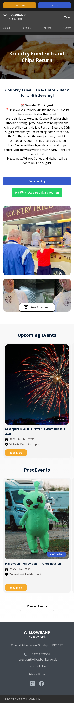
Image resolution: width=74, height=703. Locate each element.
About (6, 27)
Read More (15, 452)
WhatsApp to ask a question (39, 192)
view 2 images (39, 307)
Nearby (66, 27)
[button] (64, 17)
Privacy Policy (37, 674)
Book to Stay (37, 181)
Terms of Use (37, 666)
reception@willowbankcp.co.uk (37, 659)
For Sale (26, 27)
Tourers (46, 27)
